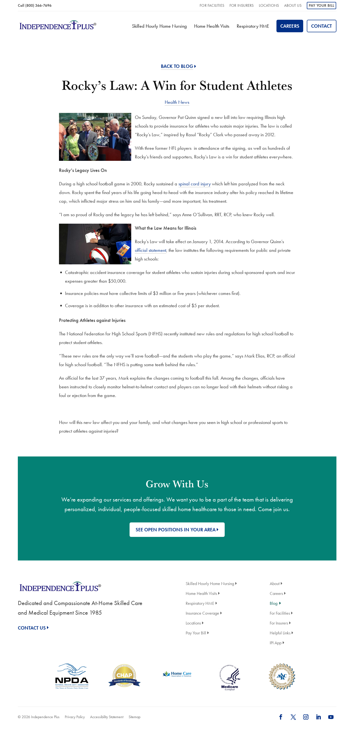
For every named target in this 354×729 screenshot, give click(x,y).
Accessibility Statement (106, 717)
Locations (269, 6)
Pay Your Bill (321, 5)
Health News (177, 102)
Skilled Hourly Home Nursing (159, 26)
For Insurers (241, 6)
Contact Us (32, 628)
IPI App (276, 643)
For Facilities (212, 6)
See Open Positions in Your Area (176, 530)
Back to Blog (177, 66)
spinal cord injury (194, 184)
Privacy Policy (75, 717)
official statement (150, 250)
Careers (289, 26)
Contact (321, 26)
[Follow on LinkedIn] (318, 717)
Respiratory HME (253, 26)
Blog (273, 603)
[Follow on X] (293, 717)
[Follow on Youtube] (331, 717)
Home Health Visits (211, 26)
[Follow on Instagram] (306, 717)
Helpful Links (280, 633)
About (275, 584)
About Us (293, 6)
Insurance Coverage (202, 613)
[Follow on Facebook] (280, 717)
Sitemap (134, 717)
